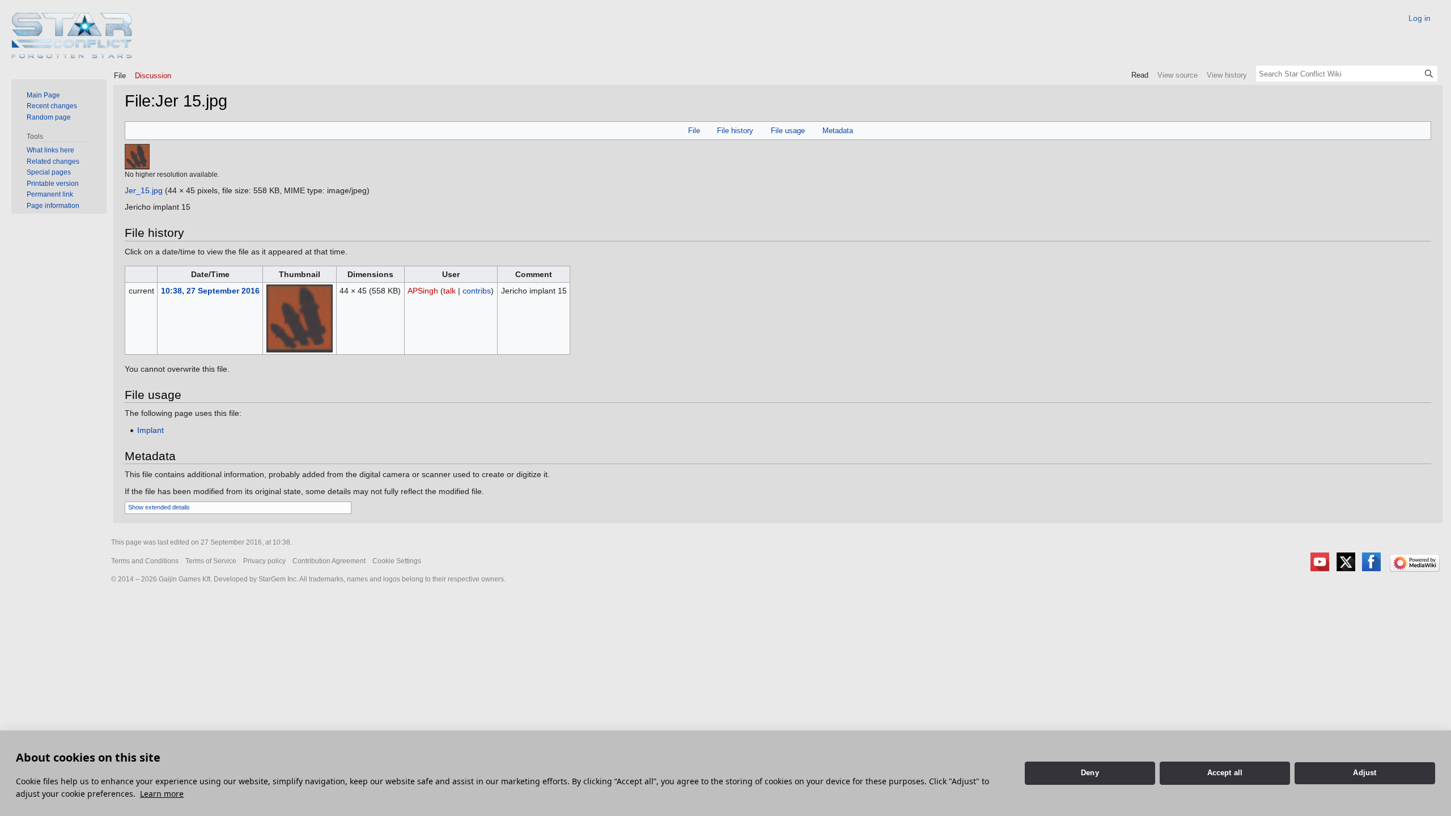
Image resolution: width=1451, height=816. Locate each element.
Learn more (162, 793)
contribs (477, 290)
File (694, 130)
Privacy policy (264, 561)
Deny (1090, 772)
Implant (150, 430)
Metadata (837, 130)
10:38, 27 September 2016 (210, 290)
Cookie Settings (396, 561)
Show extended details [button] (159, 507)
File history (735, 130)
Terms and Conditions (145, 561)
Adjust (1364, 772)
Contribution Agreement (329, 561)
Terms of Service (210, 561)
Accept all (1225, 772)
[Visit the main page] (72, 35)
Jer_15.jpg (144, 190)
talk (449, 290)
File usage (788, 130)
